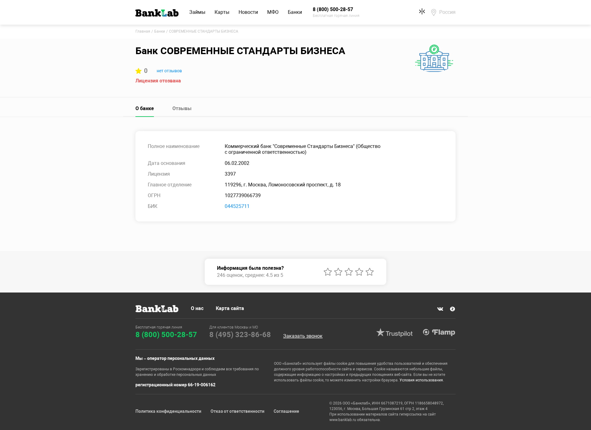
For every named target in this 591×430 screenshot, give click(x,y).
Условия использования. (422, 380)
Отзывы (181, 108)
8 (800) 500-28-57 (166, 334)
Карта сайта (230, 308)
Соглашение (286, 411)
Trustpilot (394, 332)
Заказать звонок (303, 336)
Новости (248, 12)
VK (440, 309)
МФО (273, 12)
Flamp (439, 332)
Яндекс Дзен (452, 309)
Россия (447, 12)
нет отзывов (169, 70)
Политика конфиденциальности (168, 411)
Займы (197, 12)
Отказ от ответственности (237, 411)
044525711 (237, 206)
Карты (222, 12)
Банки (295, 12)
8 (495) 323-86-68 (240, 334)
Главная (142, 31)
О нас (197, 308)
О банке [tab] (144, 108)
